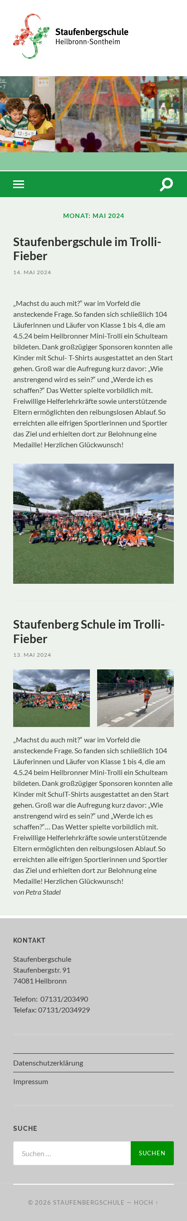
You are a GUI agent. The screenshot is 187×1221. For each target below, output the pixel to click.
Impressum (30, 1081)
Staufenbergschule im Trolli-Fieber (87, 248)
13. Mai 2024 (32, 654)
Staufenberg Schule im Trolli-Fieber (89, 631)
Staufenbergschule (89, 1202)
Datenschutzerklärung (48, 1062)
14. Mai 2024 (32, 272)
